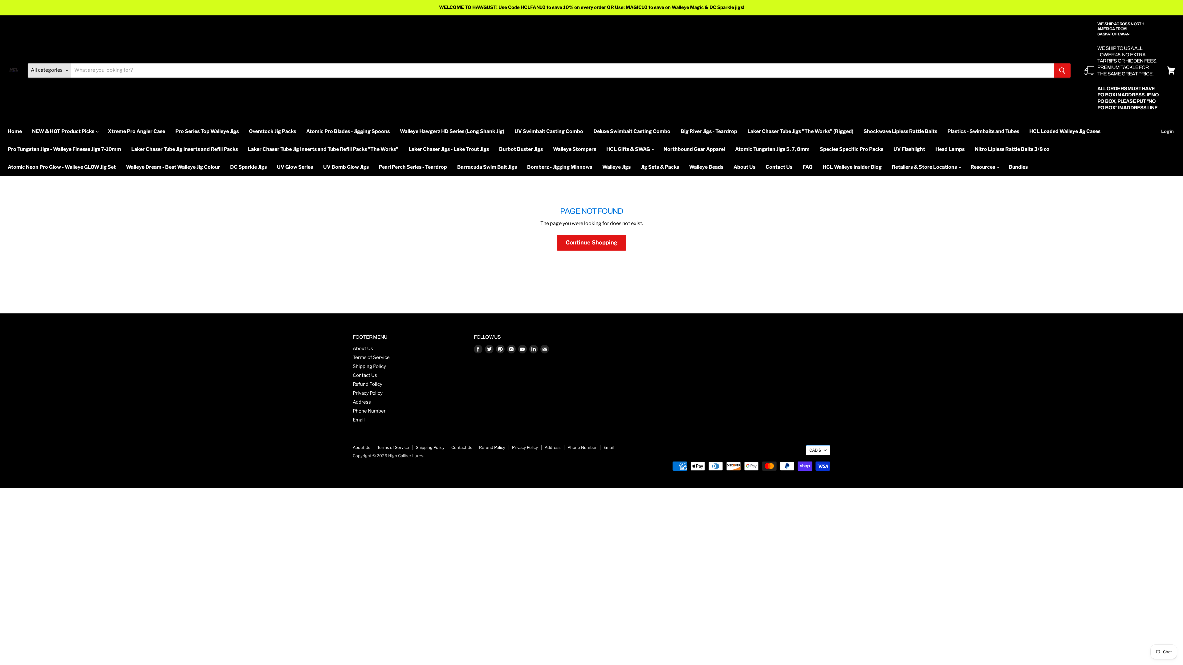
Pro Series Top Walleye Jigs (207, 131)
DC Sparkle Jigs (248, 167)
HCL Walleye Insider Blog (852, 167)
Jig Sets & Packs (660, 167)
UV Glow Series (295, 167)
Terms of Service (371, 357)
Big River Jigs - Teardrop (709, 131)
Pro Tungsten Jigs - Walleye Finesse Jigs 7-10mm (64, 149)
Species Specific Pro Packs (851, 149)
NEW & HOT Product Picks (63, 131)
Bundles (1018, 167)
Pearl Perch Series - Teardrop (413, 167)
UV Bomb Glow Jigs (346, 167)
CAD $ (815, 450)
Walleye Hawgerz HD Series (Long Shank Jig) (452, 131)
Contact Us (779, 167)
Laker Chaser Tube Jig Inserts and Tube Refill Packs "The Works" (323, 149)
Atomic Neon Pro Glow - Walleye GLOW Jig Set (62, 167)
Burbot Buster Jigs (521, 149)
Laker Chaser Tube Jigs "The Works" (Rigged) (800, 131)
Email (359, 420)
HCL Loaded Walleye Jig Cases (1064, 131)
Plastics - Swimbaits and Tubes (983, 131)
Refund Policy (367, 384)
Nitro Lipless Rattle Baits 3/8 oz (1012, 149)
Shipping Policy (369, 366)
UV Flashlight (909, 149)
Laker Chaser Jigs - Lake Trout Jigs (449, 149)
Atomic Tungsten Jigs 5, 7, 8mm (772, 149)
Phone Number (369, 411)
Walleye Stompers (574, 149)
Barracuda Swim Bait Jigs (487, 167)
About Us (744, 167)
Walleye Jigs (616, 167)
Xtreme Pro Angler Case (136, 131)
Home (15, 131)
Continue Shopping (591, 242)
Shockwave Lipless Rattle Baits (900, 131)
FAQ (807, 167)
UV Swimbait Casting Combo (548, 131)
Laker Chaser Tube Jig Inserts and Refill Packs (184, 149)
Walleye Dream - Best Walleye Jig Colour (173, 167)
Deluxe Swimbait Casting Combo (631, 131)
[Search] (1062, 70)
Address (362, 402)
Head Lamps (950, 149)
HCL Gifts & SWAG (628, 149)
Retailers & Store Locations (925, 167)
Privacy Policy (368, 393)
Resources (983, 167)
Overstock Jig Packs (272, 131)
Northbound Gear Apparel (694, 149)
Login (1167, 131)
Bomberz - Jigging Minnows (559, 167)
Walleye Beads (706, 167)
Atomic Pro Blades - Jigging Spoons (348, 131)
